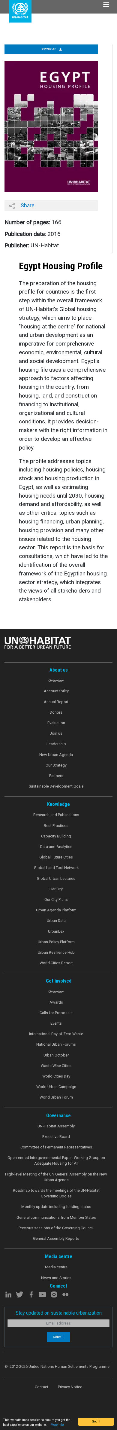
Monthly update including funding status (56, 1206)
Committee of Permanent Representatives (56, 1147)
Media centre (56, 1267)
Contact (41, 1387)
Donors (56, 712)
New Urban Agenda (56, 754)
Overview (56, 680)
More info (57, 1424)
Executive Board (56, 1136)
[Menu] (105, 5)
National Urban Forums (56, 1044)
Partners (56, 775)
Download (48, 49)
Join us (56, 733)
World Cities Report (56, 963)
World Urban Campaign (56, 1086)
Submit (58, 1336)
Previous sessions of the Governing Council (56, 1228)
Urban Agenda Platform (56, 910)
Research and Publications (56, 815)
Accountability (56, 691)
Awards (56, 1002)
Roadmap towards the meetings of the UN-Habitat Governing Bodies (56, 1193)
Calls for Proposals (56, 1013)
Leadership (56, 744)
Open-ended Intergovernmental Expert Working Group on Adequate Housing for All (56, 1160)
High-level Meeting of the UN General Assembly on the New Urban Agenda (56, 1177)
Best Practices (56, 825)
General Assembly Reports (56, 1238)
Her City (56, 889)
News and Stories (56, 1278)
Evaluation (56, 723)
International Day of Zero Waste (56, 1034)
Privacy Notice (70, 1387)
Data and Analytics (56, 846)
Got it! (96, 1421)
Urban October (56, 1055)
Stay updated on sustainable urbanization (59, 1313)
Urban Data (56, 920)
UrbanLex (56, 931)
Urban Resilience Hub (56, 952)
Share (27, 205)
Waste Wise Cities (56, 1065)
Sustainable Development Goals (56, 786)
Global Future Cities (56, 857)
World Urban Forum (56, 1097)
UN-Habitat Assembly (56, 1126)
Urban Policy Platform (56, 942)
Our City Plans (56, 899)
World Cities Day (56, 1076)
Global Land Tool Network (56, 867)
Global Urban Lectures (56, 878)
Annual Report (56, 702)
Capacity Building (56, 836)
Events (56, 1023)
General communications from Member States (56, 1217)
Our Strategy (56, 765)
